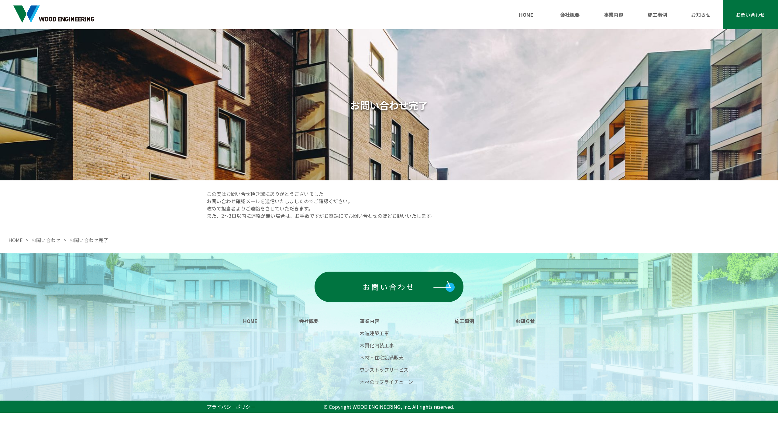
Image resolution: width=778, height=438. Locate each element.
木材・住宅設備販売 (382, 357)
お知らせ (701, 14)
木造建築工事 (374, 333)
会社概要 (570, 14)
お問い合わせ (750, 14)
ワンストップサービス (384, 369)
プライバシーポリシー (231, 406)
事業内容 (613, 14)
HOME (526, 14)
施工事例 (657, 14)
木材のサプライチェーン (386, 381)
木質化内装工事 (377, 345)
